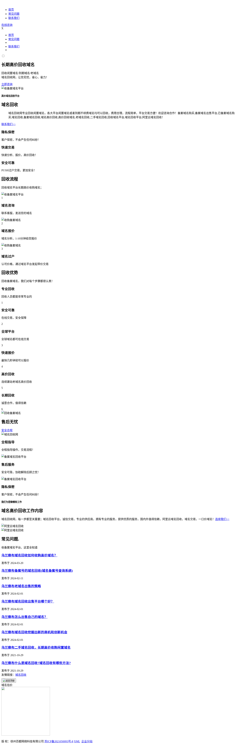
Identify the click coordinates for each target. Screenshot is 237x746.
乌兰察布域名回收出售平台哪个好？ (27, 601)
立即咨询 (6, 84)
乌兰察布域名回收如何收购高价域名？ (29, 555)
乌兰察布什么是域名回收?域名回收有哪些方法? (36, 663)
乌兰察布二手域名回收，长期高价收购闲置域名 (36, 647)
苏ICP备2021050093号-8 (58, 741)
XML (77, 741)
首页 (11, 9)
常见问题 (13, 13)
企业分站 (86, 741)
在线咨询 (6, 24)
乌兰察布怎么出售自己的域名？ (24, 617)
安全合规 (6, 430)
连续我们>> (222, 519)
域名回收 (20, 674)
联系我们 (13, 18)
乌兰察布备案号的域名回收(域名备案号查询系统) (37, 570)
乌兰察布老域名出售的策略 (21, 586)
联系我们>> (8, 124)
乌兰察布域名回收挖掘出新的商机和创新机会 (34, 632)
